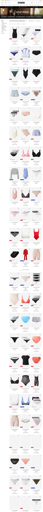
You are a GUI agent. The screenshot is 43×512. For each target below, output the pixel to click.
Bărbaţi (6, 2)
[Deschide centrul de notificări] (36, 2)
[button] (32, 21)
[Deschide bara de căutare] (32, 5)
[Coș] (41, 2)
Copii (9, 2)
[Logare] (34, 2)
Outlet (3, 0)
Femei (2, 2)
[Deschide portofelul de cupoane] (31, 2)
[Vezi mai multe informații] (15, 65)
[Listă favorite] (38, 2)
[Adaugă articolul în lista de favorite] (18, 27)
